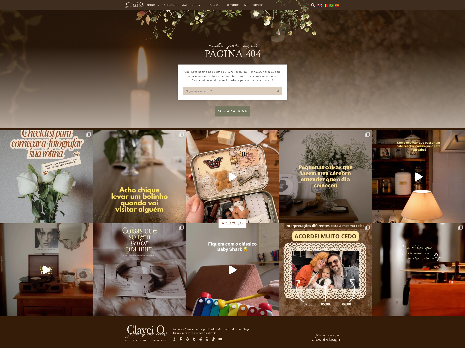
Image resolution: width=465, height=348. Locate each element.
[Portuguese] (331, 5)
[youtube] (220, 339)
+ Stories (232, 5)
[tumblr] (194, 339)
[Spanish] (337, 5)
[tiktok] (213, 339)
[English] (319, 5)
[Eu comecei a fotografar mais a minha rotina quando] (46, 176)
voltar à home (232, 111)
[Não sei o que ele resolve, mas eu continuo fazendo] (418, 176)
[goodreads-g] (207, 339)
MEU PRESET (253, 5)
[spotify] (187, 339)
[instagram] (174, 339)
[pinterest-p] (181, 339)
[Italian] (325, 5)
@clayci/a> (232, 223)
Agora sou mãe (176, 5)
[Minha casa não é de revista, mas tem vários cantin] (418, 269)
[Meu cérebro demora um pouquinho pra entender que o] (325, 176)
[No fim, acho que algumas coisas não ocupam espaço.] (139, 269)
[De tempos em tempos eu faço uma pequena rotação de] (232, 269)
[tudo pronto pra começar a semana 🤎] (46, 269)
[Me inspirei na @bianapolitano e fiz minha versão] (325, 269)
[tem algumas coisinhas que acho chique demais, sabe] (139, 176)
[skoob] (200, 340)
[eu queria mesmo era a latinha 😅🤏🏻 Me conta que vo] (232, 176)
